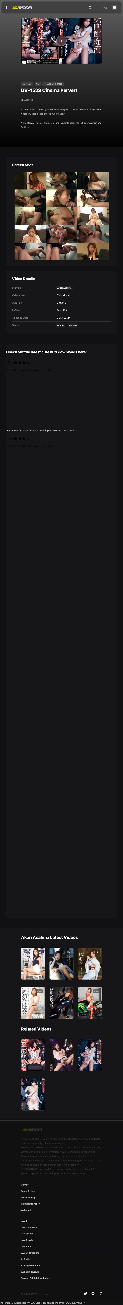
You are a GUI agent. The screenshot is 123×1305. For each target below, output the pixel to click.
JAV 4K (24, 1221)
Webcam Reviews (30, 1272)
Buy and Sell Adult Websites (35, 1278)
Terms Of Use (28, 1191)
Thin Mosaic (63, 295)
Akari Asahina (64, 287)
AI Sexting (26, 1259)
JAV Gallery (27, 1233)
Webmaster (27, 1210)
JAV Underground (30, 1252)
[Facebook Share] (93, 1293)
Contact (25, 1184)
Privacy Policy (28, 1197)
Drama (60, 325)
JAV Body (26, 1246)
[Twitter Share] (85, 1293)
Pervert (73, 325)
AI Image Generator (31, 1265)
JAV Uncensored (29, 1227)
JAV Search (27, 1240)
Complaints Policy (30, 1203)
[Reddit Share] (100, 1293)
